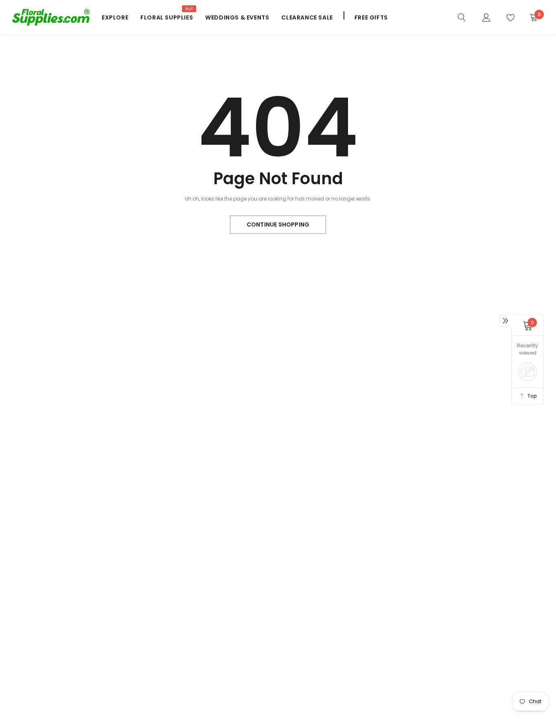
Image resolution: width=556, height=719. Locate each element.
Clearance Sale (307, 17)
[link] (462, 17)
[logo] (51, 17)
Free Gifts (371, 17)
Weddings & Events (237, 17)
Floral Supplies (166, 17)
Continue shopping (278, 224)
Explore (115, 17)
